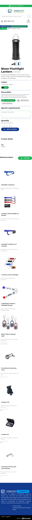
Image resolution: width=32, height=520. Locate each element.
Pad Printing (24, 100)
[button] (16, 47)
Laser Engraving (7, 103)
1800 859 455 (9, 21)
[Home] (16, 12)
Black (6, 87)
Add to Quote (12, 129)
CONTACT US (23, 491)
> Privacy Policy (16, 506)
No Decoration (10, 100)
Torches (26, 158)
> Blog (14, 509)
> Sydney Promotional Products (21, 507)
